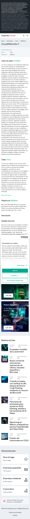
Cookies (15, 515)
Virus (16, 41)
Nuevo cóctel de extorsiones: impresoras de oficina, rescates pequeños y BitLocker (17, 366)
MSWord (23, 41)
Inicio (2, 41)
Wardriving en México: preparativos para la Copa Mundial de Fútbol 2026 (19, 425)
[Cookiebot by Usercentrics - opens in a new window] (21, 237)
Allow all (15, 270)
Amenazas (10, 41)
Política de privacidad (15, 512)
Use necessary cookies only (15, 280)
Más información (6, 195)
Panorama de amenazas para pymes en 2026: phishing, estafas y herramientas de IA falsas (18, 407)
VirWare (17, 61)
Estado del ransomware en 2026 (19, 439)
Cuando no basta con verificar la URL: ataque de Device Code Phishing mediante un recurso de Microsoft (19, 387)
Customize (14, 275)
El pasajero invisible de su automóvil (18, 350)
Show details (21, 265)
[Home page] (8, 36)
